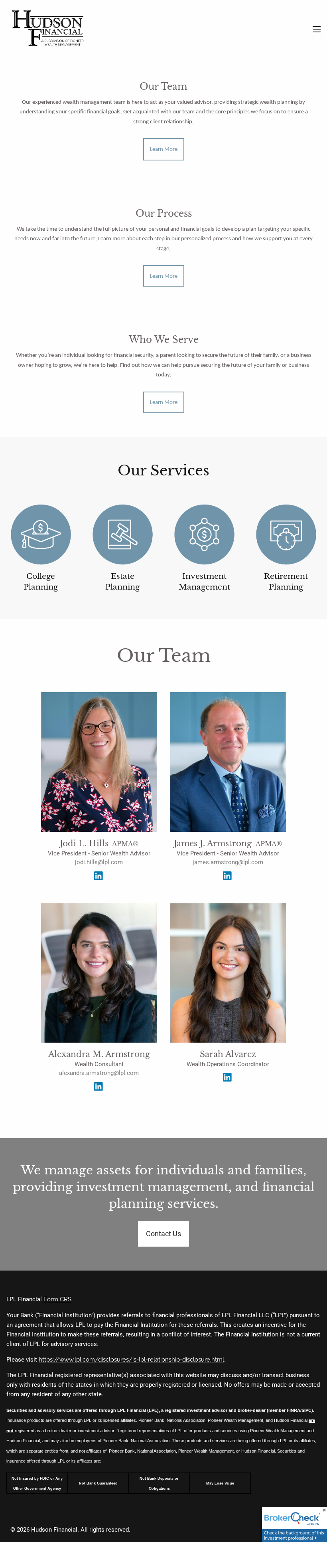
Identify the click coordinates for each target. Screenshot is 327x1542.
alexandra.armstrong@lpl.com (99, 1073)
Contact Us (163, 1233)
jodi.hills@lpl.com (99, 862)
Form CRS (57, 1299)
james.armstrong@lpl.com (228, 862)
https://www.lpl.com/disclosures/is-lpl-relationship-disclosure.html (131, 1359)
